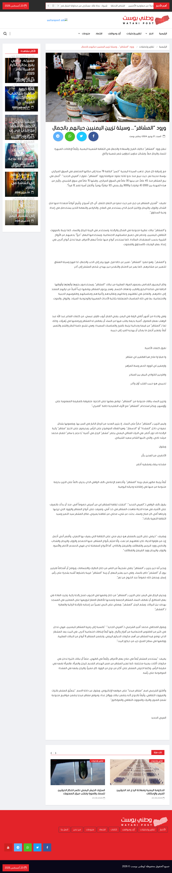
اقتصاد (99, 33)
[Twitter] (37, 847)
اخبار (151, 33)
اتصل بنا (64, 829)
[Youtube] (8, 847)
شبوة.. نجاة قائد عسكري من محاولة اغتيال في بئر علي (94, 6)
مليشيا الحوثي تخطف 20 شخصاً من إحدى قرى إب (22, 126)
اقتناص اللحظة (132, 6)
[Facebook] (47, 847)
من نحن (77, 829)
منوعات (86, 33)
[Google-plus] (28, 847)
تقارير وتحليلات (133, 33)
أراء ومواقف (114, 33)
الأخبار (163, 829)
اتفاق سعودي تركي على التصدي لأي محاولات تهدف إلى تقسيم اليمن (22, 207)
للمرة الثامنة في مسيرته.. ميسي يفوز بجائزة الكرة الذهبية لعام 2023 (22, 64)
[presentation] (51, 753)
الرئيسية (163, 33)
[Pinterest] (18, 847)
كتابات (114, 829)
